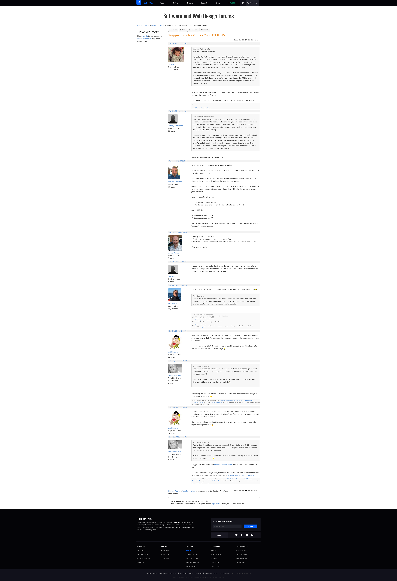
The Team (139, 550)
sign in (145, 36)
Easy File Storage (192, 558)
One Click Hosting (192, 554)
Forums (146, 25)
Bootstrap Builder (217, 402)
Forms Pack (165, 554)
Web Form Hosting (192, 562)
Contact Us (140, 562)
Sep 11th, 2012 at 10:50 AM (178, 407)
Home (139, 25)
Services (189, 546)
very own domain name (223, 465)
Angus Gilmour (173, 253)
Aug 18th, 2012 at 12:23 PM (178, 161)
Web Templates (241, 550)
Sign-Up (250, 526)
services (177, 525)
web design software (163, 525)
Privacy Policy (206, 577)
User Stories (215, 566)
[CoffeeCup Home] (148, 3)
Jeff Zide (171, 276)
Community (215, 546)
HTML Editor (231, 3)
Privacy (220, 573)
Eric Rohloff (173, 303)
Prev (236, 40)
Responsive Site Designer (228, 400)
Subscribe (194, 30)
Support (204, 3)
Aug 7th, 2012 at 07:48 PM (178, 43)
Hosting (190, 3)
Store (218, 3)
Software (176, 3)
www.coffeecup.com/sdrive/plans (241, 475)
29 (252, 40)
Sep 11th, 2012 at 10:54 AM (178, 437)
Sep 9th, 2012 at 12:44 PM (178, 331)
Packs (162, 3)
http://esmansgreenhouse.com (201, 320)
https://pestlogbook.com (199, 324)
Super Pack (165, 558)
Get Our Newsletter (143, 558)
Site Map (227, 573)
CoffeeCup (140, 546)
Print (183, 30)
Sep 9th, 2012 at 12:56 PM (178, 361)
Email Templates (241, 554)
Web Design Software (186, 573)
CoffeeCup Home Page (160, 573)
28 (249, 40)
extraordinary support (184, 527)
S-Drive (188, 550)
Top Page (148, 573)
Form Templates (241, 558)
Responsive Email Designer (244, 400)
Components (240, 562)
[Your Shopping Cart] (243, 3)
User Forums (215, 562)
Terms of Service (217, 577)
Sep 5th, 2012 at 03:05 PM (178, 262)
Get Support (198, 573)
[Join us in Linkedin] (252, 535)
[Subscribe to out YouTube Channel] (247, 535)
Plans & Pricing (191, 566)
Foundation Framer (197, 402)
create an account (144, 39)
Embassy (214, 558)
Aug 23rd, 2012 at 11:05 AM (178, 232)
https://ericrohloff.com (199, 328)
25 (240, 40)
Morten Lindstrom (175, 182)
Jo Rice (171, 64)
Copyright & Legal (210, 573)
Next (256, 40)
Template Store (242, 546)
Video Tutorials (216, 554)
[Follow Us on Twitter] (236, 535)
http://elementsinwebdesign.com (202, 108)
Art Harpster (173, 352)
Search (174, 30)
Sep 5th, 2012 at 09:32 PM (178, 285)
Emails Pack (165, 550)
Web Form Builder (158, 25)
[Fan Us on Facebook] (241, 535)
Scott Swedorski (174, 375)
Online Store (173, 573)
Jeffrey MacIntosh (175, 126)
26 (243, 40)
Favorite (205, 30)
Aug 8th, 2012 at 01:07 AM (178, 111)
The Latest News (142, 554)
